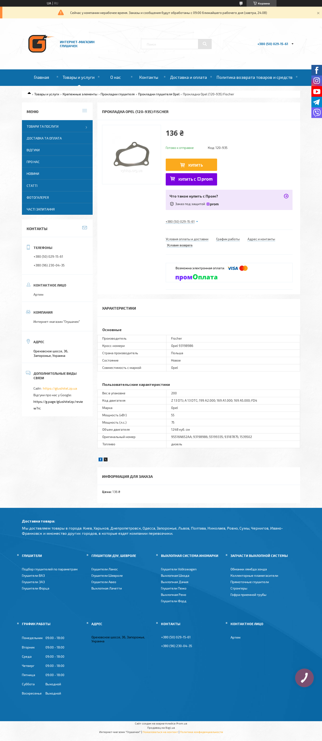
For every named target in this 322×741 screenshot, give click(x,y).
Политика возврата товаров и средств (254, 77)
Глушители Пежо (173, 588)
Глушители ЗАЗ (33, 582)
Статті (32, 186)
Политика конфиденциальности (201, 731)
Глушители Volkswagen (179, 569)
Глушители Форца (35, 588)
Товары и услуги (79, 77)
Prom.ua (181, 723)
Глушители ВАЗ (33, 575)
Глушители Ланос (104, 569)
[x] (105, 460)
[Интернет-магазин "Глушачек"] (41, 57)
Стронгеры (239, 588)
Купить (195, 165)
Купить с (187, 179)
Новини (33, 174)
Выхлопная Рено (173, 595)
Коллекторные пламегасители (254, 575)
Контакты (148, 77)
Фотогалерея (38, 197)
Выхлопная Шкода (175, 575)
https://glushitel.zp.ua (60, 388)
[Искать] (205, 44)
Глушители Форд (173, 601)
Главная (41, 77)
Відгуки (33, 150)
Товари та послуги (42, 126)
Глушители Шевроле (107, 575)
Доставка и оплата (188, 77)
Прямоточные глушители (250, 582)
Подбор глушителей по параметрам (50, 569)
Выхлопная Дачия (174, 582)
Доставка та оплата (44, 138)
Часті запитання (41, 209)
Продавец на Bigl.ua (161, 727)
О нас (115, 77)
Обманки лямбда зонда (249, 569)
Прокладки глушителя (118, 94)
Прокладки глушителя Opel (159, 94)
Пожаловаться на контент (160, 731)
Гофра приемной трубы (248, 595)
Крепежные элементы (80, 94)
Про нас (33, 162)
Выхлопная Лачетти (106, 588)
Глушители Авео (103, 582)
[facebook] (101, 460)
